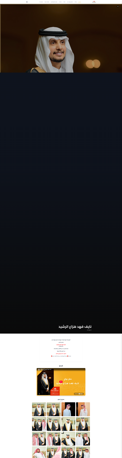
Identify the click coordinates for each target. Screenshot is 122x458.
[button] (83, 409)
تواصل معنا (41, 2)
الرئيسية (79, 1)
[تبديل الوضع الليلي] (27, 2)
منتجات (64, 2)
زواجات (75, 2)
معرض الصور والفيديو (54, 2)
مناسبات (60, 2)
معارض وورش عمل (70, 2)
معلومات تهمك (47, 2)
